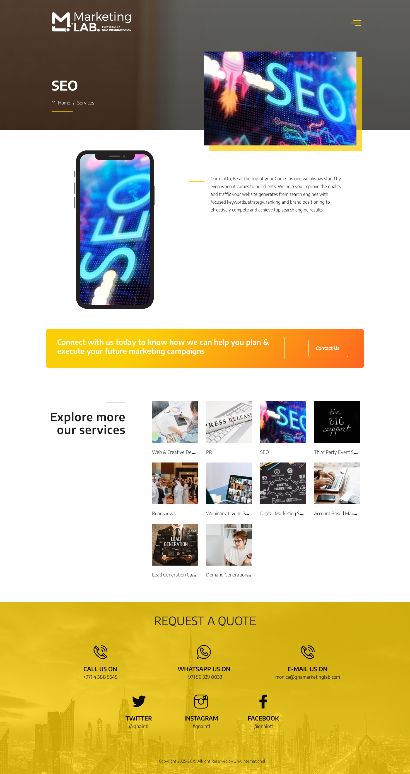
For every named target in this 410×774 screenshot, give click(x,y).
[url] (175, 422)
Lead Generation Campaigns (180, 574)
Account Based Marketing (340, 513)
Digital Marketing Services (287, 513)
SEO (264, 452)
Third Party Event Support (340, 452)
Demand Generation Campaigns (238, 574)
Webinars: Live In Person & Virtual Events (248, 513)
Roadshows (163, 513)
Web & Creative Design (176, 452)
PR (209, 452)
